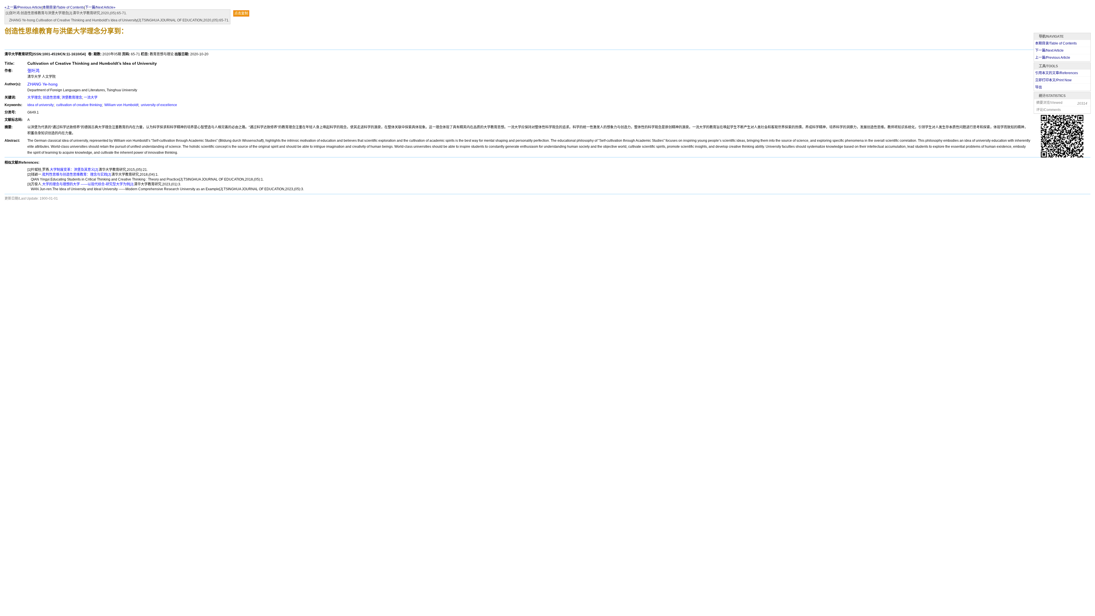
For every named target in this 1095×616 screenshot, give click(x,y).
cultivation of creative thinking (78, 105)
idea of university (40, 105)
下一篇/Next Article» (100, 7)
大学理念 (34, 98)
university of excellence (158, 105)
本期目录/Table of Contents (63, 7)
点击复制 (241, 13)
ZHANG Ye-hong (42, 84)
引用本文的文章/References (1056, 73)
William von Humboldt (121, 105)
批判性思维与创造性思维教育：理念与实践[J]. (76, 175)
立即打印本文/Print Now (1053, 80)
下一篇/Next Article (1049, 50)
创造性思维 (51, 98)
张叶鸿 (33, 70)
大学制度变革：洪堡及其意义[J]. (74, 170)
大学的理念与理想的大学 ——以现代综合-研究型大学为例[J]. (88, 184)
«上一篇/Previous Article (23, 7)
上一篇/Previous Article (1052, 58)
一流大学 (91, 98)
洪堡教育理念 (72, 98)
